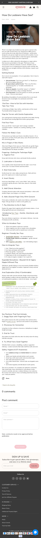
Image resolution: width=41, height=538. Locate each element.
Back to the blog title (9, 385)
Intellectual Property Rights (9, 511)
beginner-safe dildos (15, 241)
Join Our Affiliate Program (9, 497)
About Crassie (6, 522)
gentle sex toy (11, 321)
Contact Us (5, 488)
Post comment (20, 446)
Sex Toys (14, 213)
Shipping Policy (6, 505)
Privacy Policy (6, 491)
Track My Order (6, 525)
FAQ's (3, 519)
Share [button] (7, 378)
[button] (3, 7)
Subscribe (34, 466)
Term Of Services (6, 494)
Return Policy (6, 508)
